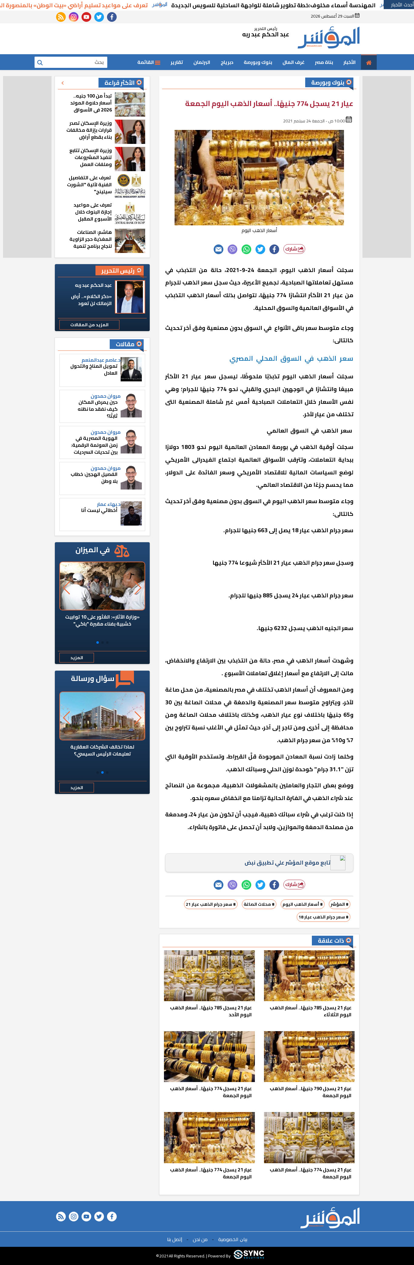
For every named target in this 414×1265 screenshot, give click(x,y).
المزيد (76, 658)
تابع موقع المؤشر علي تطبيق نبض (287, 863)
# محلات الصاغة (259, 904)
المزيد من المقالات (89, 325)
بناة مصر (324, 62)
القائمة (146, 62)
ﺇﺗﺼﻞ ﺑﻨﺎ (174, 1239)
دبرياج (227, 62)
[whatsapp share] (246, 249)
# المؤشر (340, 904)
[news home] (329, 1217)
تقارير (177, 62)
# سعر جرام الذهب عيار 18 (324, 917)
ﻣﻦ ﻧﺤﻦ (200, 1239)
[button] (107, 642)
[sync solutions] (249, 1256)
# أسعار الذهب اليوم (302, 904)
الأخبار (349, 62)
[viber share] (232, 249)
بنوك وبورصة (258, 62)
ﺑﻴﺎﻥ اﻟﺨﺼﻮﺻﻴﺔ (232, 1239)
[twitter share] (260, 249)
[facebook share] (274, 249)
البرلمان (201, 62)
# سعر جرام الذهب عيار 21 (211, 904)
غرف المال (293, 62)
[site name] (328, 38)
